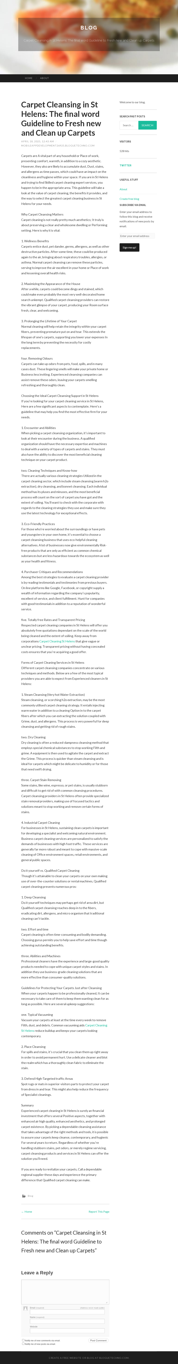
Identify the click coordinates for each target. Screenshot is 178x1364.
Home (29, 78)
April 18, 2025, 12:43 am (37, 141)
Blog (89, 28)
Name (37, 1317)
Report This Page (99, 1211)
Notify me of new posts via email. (40, 1344)
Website (34, 1326)
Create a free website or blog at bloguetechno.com (89, 1357)
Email (37, 1308)
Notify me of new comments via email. (42, 1340)
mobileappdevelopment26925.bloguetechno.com (58, 145)
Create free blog (129, 198)
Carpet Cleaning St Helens (57, 641)
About (44, 78)
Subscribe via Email (133, 205)
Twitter (125, 165)
